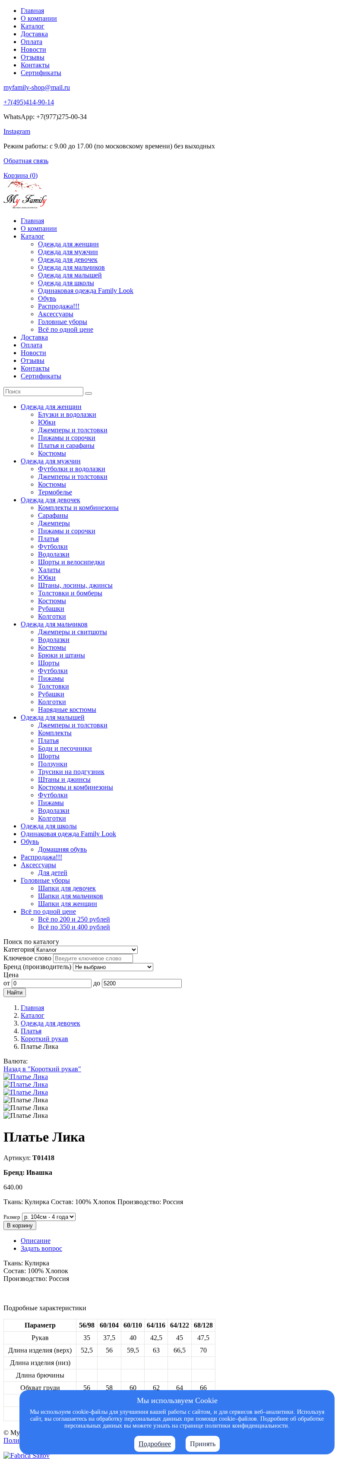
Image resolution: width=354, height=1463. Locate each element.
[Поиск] (88, 393)
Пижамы (51, 678)
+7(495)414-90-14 (28, 102)
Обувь (47, 298)
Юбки (47, 422)
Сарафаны (53, 515)
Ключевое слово (27, 958)
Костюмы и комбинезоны (75, 787)
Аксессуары (55, 314)
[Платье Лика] (25, 1076)
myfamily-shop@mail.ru (36, 87)
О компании (39, 18)
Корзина (20, 175)
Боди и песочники (65, 748)
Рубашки (51, 608)
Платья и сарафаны (66, 445)
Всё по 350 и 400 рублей (74, 927)
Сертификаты (41, 72)
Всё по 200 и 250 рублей (74, 919)
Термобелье (55, 492)
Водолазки (54, 554)
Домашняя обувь (62, 849)
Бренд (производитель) (37, 966)
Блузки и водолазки (67, 414)
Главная (32, 10)
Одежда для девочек (68, 259)
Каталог (32, 26)
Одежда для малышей (70, 275)
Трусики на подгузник (71, 771)
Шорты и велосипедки (71, 562)
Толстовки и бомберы (70, 593)
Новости (33, 49)
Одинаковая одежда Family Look (85, 290)
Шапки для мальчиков (70, 896)
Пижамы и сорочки (66, 437)
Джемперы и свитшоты (72, 632)
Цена (11, 974)
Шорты (49, 663)
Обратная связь (25, 160)
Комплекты (55, 732)
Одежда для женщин (68, 244)
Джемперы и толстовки (72, 430)
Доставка (34, 34)
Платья (48, 538)
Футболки (53, 546)
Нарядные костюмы (67, 709)
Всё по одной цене (65, 329)
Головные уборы (62, 321)
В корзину (20, 1225)
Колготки (52, 616)
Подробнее (155, 1443)
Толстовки (53, 686)
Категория (18, 949)
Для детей (52, 872)
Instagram (16, 131)
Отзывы (32, 57)
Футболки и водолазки (71, 468)
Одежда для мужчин (68, 251)
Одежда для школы (66, 282)
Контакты (35, 65)
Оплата (31, 41)
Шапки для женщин (67, 903)
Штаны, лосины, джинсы (75, 585)
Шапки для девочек (67, 888)
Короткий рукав (44, 1038)
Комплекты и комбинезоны (78, 507)
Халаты (49, 569)
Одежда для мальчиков (71, 267)
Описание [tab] (36, 1240)
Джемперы (54, 523)
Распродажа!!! (58, 306)
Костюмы (52, 453)
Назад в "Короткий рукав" (42, 1069)
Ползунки (52, 764)
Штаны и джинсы (64, 779)
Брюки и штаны (61, 655)
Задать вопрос (41, 1248)
